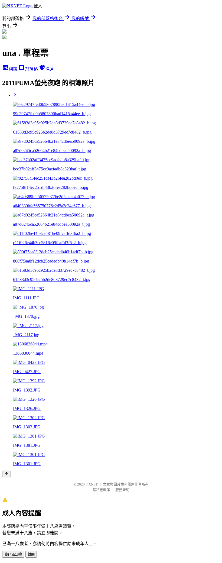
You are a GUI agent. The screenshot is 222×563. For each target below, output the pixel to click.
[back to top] (6, 474)
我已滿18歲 (13, 554)
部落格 (32, 69)
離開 (31, 554)
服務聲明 (122, 490)
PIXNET (92, 484)
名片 (49, 69)
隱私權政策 (101, 490)
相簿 (13, 69)
